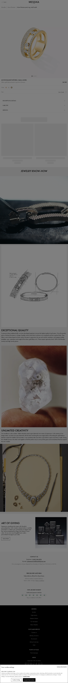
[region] (34, 674)
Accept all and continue (29, 680)
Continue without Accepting (62, 666)
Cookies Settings (16, 680)
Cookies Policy (26, 676)
